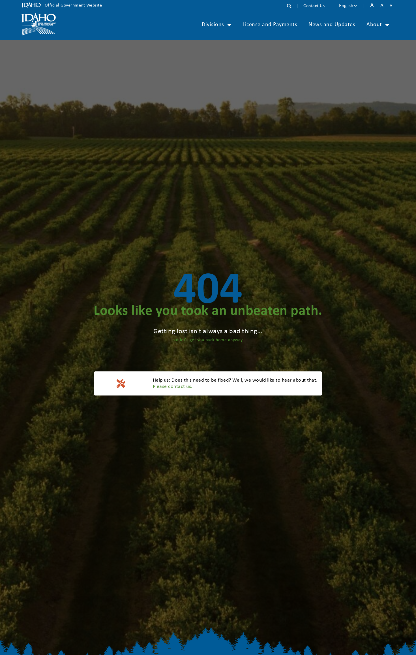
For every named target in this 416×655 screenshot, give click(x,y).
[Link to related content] (38, 24)
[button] (292, 6)
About (374, 24)
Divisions (213, 24)
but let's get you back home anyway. (208, 340)
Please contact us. (173, 386)
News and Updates (331, 24)
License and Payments (270, 24)
